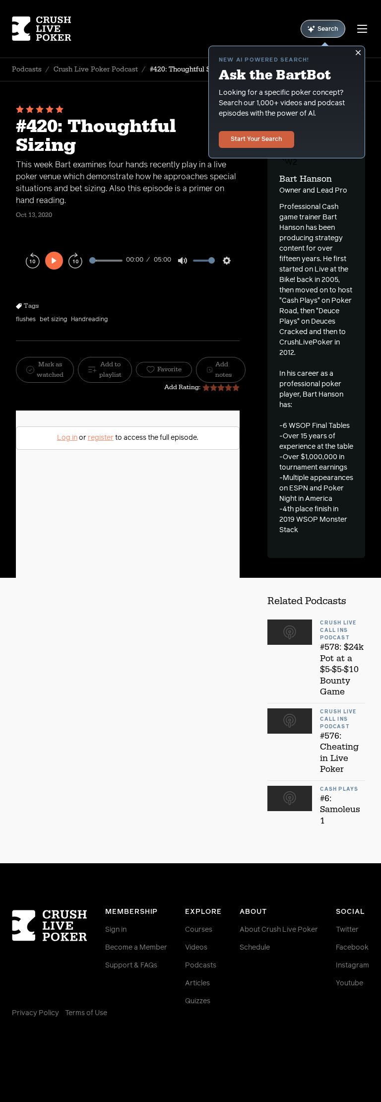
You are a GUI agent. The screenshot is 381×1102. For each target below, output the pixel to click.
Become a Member (136, 947)
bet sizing (53, 320)
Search (328, 29)
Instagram (352, 965)
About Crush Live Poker (279, 929)
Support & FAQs (131, 965)
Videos (196, 947)
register (101, 437)
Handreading (89, 320)
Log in (67, 437)
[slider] (106, 260)
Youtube (349, 983)
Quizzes (197, 1001)
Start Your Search (256, 139)
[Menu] (362, 29)
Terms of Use (86, 1013)
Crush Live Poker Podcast (96, 69)
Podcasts (27, 69)
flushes (26, 320)
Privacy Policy (35, 1013)
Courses (198, 929)
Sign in (116, 929)
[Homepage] (41, 29)
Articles (197, 983)
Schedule (255, 947)
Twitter (347, 929)
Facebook (352, 947)
